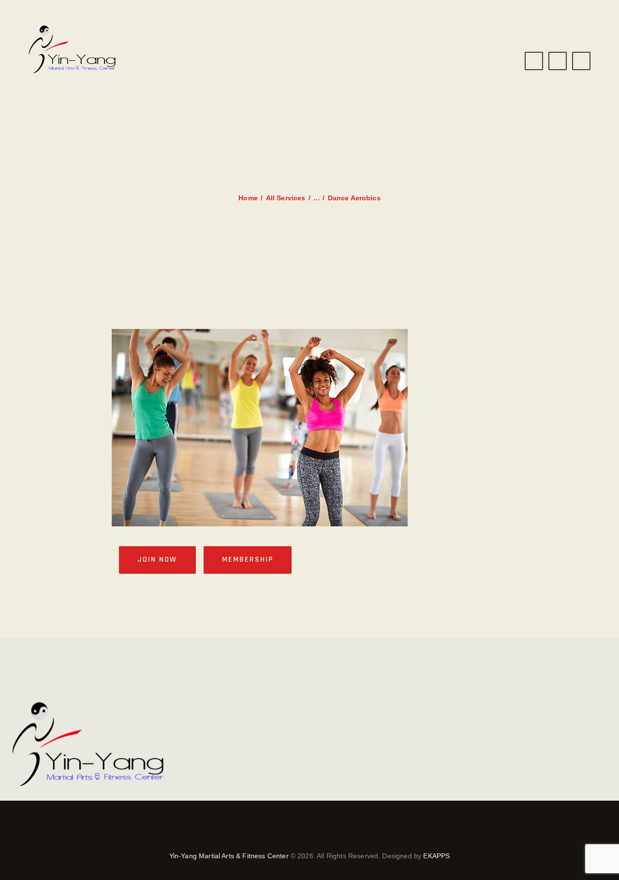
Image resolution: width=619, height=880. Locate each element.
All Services (286, 198)
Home (248, 198)
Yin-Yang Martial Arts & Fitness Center (229, 856)
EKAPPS (436, 856)
